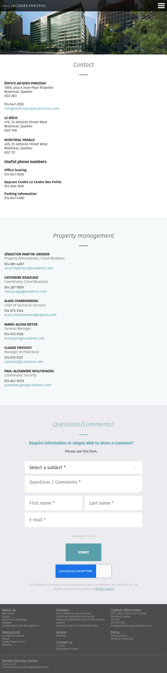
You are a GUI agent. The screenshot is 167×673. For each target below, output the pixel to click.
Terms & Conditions (122, 639)
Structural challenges (14, 619)
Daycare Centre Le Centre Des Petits (77, 625)
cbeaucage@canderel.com (25, 291)
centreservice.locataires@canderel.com (25, 667)
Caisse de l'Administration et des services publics (80, 621)
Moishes (7, 645)
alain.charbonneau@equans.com (30, 315)
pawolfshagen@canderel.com (27, 385)
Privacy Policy (104, 589)
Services (62, 610)
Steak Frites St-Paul (13, 642)
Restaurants (11, 632)
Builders (7, 622)
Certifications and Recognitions (20, 625)
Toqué (5, 639)
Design (6, 616)
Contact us (64, 642)
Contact (60, 645)
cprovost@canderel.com (23, 362)
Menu (161, 5)
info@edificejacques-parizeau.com (32, 108)
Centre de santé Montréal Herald (75, 616)
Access (61, 632)
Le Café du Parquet (13, 635)
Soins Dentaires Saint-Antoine (73, 613)
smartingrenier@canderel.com (28, 268)
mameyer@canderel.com (24, 338)
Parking (61, 635)
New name (8, 613)
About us (9, 610)
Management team (67, 649)
